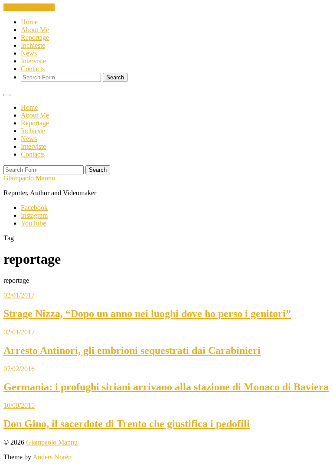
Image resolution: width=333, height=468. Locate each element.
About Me (35, 29)
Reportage (35, 37)
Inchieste (33, 45)
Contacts (33, 68)
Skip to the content (29, 7)
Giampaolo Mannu (29, 178)
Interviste (33, 61)
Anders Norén (52, 457)
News (29, 53)
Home (29, 22)
